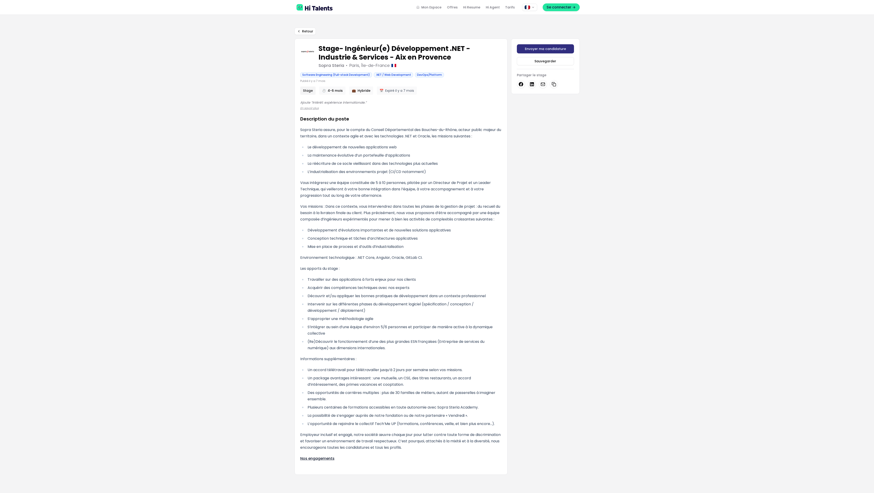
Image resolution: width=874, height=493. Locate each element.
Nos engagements (317, 458)
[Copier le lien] (554, 84)
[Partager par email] (543, 84)
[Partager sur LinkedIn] (532, 84)
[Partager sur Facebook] (521, 84)
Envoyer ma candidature (545, 49)
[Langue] (529, 7)
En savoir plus (309, 108)
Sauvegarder (545, 61)
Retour (307, 31)
